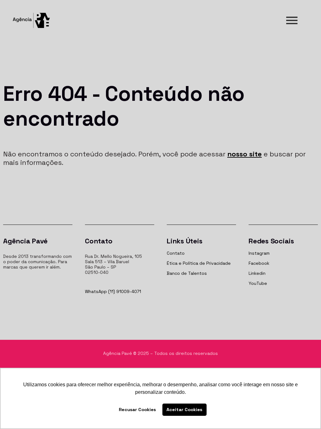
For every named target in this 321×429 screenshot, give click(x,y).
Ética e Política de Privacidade (199, 263)
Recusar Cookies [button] (137, 409)
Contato (176, 253)
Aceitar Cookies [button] (184, 409)
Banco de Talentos (187, 273)
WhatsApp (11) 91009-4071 (113, 291)
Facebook (259, 263)
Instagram (259, 253)
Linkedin (257, 273)
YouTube (258, 283)
